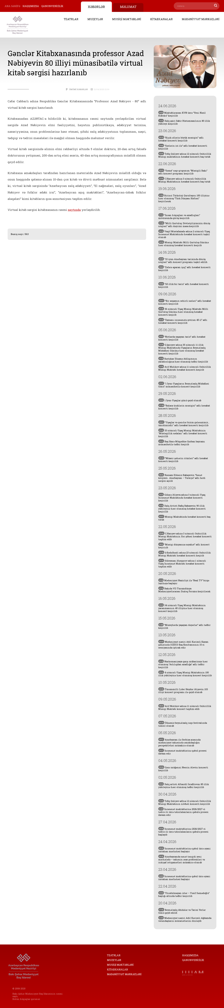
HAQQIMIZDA (31, 6)
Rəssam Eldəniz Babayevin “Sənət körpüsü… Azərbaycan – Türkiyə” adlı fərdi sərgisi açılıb (181, 478)
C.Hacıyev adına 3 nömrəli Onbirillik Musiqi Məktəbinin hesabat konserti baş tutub (184, 180)
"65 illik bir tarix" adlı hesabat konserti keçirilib (183, 285)
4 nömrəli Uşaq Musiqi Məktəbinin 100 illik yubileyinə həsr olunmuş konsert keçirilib (185, 674)
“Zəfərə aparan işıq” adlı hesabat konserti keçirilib (184, 269)
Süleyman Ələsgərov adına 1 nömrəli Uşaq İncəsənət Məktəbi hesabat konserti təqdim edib (182, 563)
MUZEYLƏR (95, 19)
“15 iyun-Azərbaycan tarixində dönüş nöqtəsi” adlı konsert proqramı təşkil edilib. (183, 261)
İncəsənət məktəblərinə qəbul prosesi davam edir (182, 752)
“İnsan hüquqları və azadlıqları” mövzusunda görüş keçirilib (179, 217)
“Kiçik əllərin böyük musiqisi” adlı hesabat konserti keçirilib (181, 139)
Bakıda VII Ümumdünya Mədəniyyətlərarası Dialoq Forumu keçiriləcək (184, 590)
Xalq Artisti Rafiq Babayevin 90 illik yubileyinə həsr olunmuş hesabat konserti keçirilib (182, 508)
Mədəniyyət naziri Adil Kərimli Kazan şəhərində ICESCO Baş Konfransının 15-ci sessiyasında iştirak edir (183, 644)
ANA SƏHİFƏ (12, 6)
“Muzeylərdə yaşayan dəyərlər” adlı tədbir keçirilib (184, 626)
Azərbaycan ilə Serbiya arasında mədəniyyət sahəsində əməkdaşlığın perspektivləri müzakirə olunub (179, 742)
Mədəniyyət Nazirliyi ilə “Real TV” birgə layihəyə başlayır (183, 582)
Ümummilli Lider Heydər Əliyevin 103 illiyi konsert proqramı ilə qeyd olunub (183, 691)
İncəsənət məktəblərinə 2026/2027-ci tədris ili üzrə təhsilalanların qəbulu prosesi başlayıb (183, 831)
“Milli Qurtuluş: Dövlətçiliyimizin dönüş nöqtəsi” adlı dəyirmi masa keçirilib (184, 225)
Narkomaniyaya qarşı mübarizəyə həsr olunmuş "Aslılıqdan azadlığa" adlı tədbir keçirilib (183, 664)
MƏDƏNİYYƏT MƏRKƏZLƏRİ (200, 19)
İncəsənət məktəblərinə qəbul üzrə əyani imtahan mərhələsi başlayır (184, 850)
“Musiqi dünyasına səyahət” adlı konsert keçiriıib (184, 546)
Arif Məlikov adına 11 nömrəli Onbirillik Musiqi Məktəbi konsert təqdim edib (184, 707)
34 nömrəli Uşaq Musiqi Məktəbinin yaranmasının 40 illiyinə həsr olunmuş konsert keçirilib (182, 608)
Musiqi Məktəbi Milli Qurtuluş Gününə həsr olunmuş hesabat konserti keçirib (183, 244)
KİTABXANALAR (161, 19)
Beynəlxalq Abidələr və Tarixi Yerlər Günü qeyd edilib (182, 911)
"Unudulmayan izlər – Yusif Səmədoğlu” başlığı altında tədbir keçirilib (184, 894)
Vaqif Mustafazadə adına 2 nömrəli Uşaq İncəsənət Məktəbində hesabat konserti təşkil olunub (184, 234)
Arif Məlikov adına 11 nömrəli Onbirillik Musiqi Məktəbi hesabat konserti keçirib (184, 368)
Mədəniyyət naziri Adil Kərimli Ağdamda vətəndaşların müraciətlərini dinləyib (184, 919)
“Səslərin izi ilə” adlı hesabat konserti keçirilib (182, 147)
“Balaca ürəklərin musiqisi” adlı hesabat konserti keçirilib (184, 407)
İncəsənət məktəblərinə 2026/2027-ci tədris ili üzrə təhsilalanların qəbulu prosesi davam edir (183, 812)
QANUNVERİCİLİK (52, 6)
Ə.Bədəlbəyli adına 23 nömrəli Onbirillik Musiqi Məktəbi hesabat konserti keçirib (184, 554)
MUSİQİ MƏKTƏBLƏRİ (126, 19)
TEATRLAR (71, 19)
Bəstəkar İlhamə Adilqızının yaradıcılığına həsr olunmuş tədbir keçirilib (183, 360)
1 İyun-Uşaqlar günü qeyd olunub (180, 400)
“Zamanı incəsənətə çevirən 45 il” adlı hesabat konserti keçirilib (182, 321)
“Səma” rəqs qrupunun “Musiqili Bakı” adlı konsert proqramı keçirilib (182, 172)
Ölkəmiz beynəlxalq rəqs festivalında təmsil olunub (182, 724)
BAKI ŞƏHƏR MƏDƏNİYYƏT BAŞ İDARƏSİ (17, 25)
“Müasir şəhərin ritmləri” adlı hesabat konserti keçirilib (183, 460)
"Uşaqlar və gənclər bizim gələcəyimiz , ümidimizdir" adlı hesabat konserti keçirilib (183, 424)
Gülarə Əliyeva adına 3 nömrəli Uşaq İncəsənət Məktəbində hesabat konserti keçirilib (181, 497)
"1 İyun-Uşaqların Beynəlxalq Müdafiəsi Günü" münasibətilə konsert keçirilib (183, 385)
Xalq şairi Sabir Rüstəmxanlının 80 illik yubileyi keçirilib (184, 122)
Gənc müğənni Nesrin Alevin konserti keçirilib (183, 769)
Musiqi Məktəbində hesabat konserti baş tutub (184, 518)
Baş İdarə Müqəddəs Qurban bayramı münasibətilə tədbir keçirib (181, 443)
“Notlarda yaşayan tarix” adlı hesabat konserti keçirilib (181, 338)
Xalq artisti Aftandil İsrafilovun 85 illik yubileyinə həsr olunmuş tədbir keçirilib (183, 786)
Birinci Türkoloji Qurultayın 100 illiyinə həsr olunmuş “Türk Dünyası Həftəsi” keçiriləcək (183, 198)
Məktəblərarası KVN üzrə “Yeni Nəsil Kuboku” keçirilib (182, 114)
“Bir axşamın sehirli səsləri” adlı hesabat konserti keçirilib (184, 302)
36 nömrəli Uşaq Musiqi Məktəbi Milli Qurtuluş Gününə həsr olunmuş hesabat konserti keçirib (183, 311)
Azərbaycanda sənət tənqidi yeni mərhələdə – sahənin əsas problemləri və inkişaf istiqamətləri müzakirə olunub (181, 859)
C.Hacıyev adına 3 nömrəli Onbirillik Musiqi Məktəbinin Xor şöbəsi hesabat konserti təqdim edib (185, 536)
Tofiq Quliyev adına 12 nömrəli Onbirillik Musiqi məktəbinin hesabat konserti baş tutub (184, 155)
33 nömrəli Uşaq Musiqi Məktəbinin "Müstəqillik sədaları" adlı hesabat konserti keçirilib (182, 433)
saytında (74, 210)
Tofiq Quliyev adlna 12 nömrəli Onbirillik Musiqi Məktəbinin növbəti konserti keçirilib (184, 802)
